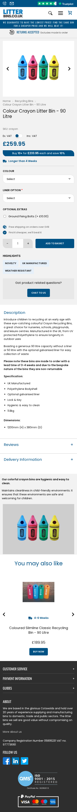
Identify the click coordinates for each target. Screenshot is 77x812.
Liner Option (13, 190)
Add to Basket (55, 243)
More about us (12, 731)
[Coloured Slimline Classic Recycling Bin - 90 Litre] (38, 591)
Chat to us (38, 292)
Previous (8, 69)
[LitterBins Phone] (5, 3)
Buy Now (38, 651)
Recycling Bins (24, 101)
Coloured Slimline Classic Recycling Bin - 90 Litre (38, 630)
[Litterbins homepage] (13, 17)
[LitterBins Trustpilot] (55, 3)
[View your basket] (68, 13)
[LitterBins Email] (13, 3)
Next (69, 69)
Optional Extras (15, 209)
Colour (8, 171)
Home (7, 101)
